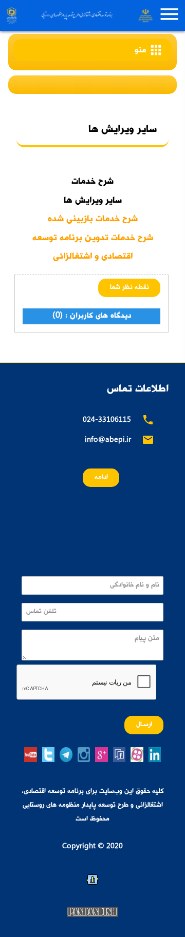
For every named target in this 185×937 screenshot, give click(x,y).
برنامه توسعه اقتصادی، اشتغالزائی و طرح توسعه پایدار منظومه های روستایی (79, 15)
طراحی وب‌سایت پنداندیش (92, 912)
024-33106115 (107, 420)
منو (149, 50)
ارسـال (144, 725)
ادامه (101, 477)
